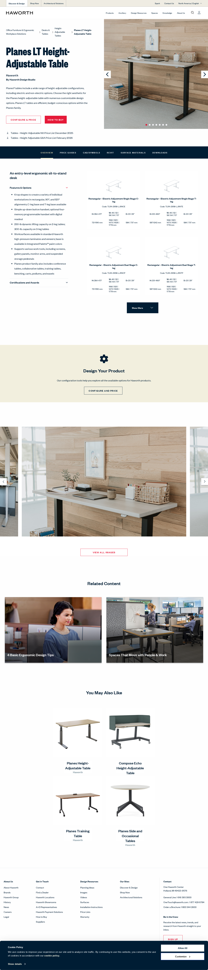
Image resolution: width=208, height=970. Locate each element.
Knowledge (167, 12)
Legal (6, 916)
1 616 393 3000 (184, 897)
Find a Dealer (42, 892)
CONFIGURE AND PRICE (103, 390)
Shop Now (34, 3)
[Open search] (192, 12)
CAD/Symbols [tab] (91, 152)
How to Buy (41, 916)
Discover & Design (129, 887)
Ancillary (122, 12)
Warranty (84, 916)
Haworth (12, 75)
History (7, 902)
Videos (83, 897)
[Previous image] (107, 74)
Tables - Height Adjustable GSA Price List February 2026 (42, 137)
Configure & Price (23, 119)
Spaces (154, 12)
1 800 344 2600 (188, 907)
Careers (8, 911)
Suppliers (40, 921)
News (6, 907)
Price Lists (85, 911)
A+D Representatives (46, 907)
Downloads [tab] (159, 152)
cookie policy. (52, 955)
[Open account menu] (199, 12)
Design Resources (138, 12)
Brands (7, 892)
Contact (40, 887)
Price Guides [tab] (68, 152)
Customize (181, 956)
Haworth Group (11, 897)
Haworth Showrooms (46, 902)
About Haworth (11, 887)
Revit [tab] (110, 152)
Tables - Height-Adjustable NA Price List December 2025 (42, 132)
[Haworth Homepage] (25, 13)
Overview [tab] (47, 152)
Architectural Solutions (53, 3)
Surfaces (84, 902)
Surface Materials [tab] (133, 152)
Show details (15, 964)
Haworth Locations (45, 897)
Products (110, 12)
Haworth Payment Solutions (49, 911)
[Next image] (204, 74)
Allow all (182, 948)
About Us (181, 12)
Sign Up (173, 939)
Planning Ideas (87, 887)
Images (83, 892)
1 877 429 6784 (196, 902)
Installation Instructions (91, 907)
